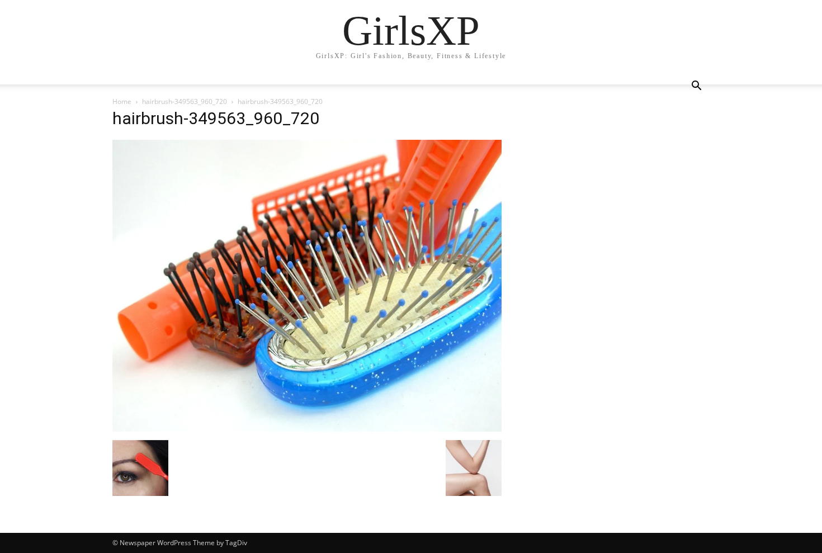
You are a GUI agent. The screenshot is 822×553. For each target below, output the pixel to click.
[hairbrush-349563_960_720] (307, 428)
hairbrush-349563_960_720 (184, 101)
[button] (696, 87)
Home (121, 101)
